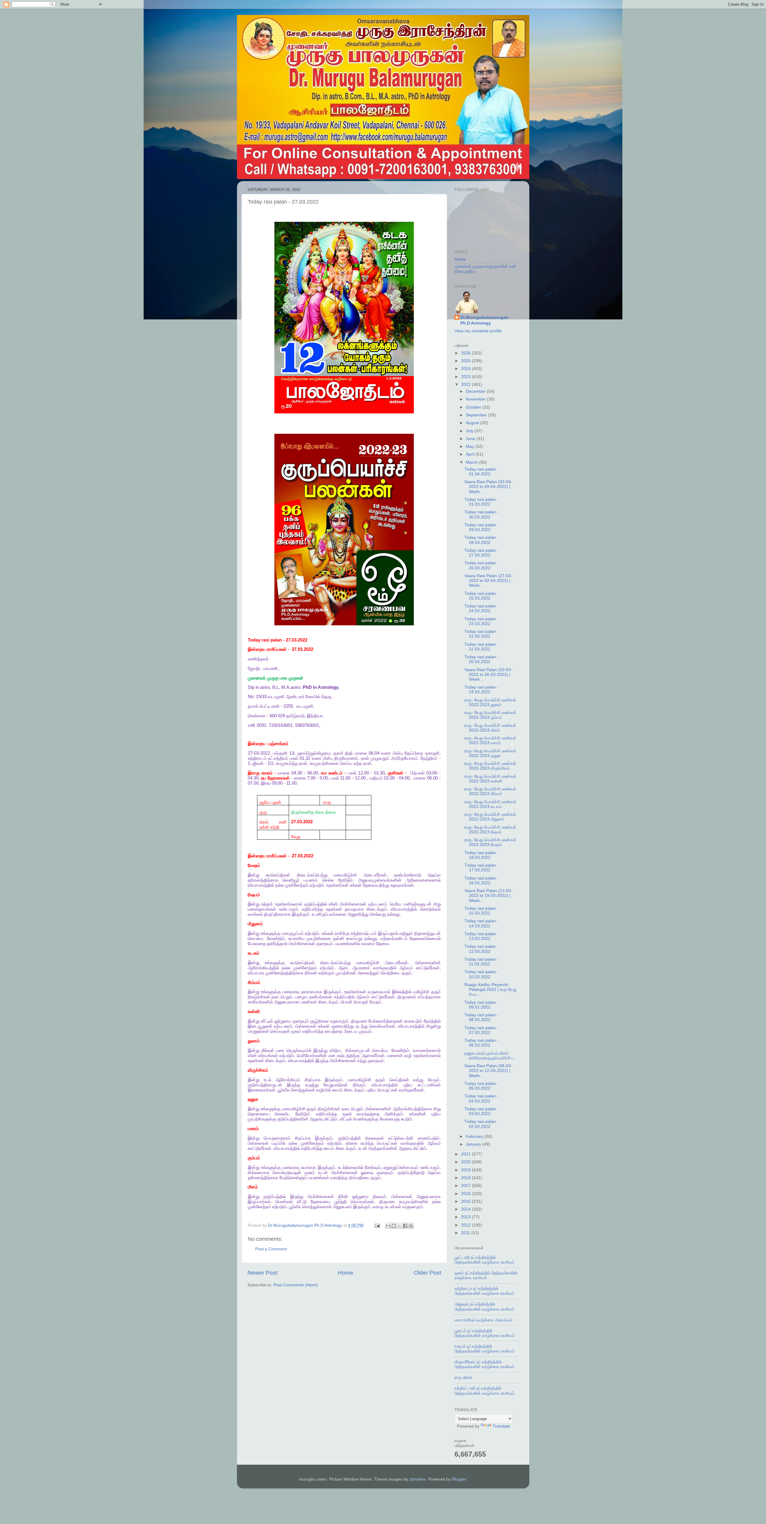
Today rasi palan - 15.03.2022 (481, 910)
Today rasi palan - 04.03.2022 (481, 1098)
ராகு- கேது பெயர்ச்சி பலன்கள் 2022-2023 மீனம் (490, 728)
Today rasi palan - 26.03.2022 (481, 565)
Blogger (459, 1479)
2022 (466, 384)
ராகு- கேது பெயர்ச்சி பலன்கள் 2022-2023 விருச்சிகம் (490, 766)
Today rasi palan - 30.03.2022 (481, 514)
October (474, 407)
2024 (466, 368)
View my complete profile (478, 331)
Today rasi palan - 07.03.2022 (481, 1030)
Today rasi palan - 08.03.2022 (481, 1017)
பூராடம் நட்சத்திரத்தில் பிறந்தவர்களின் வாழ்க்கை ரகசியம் (484, 1333)
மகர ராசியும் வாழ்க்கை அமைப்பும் (483, 1320)
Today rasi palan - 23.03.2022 (481, 621)
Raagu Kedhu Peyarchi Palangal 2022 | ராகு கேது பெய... (490, 989)
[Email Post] (377, 1225)
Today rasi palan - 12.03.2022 (481, 948)
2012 (466, 1225)
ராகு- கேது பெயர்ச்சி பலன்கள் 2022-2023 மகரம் (490, 740)
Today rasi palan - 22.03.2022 (481, 634)
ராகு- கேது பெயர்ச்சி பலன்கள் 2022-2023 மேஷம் (490, 842)
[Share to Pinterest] (411, 1226)
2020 (466, 1162)
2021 (466, 1154)
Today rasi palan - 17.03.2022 (481, 867)
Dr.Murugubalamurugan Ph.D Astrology (484, 320)
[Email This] (388, 1226)
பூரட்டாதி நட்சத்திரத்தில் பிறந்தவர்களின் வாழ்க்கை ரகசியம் (484, 1259)
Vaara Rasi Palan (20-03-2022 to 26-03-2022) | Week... (488, 675)
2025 (466, 361)
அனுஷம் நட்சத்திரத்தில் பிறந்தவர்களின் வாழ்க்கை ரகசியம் (484, 1306)
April (470, 454)
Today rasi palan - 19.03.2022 (481, 689)
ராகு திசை (464, 1377)
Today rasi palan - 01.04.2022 (481, 471)
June (471, 438)
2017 (466, 1185)
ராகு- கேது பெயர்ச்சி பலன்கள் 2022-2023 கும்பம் (490, 715)
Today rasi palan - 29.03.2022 (481, 527)
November (476, 399)
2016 (466, 1193)
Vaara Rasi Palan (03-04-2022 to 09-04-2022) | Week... (488, 487)
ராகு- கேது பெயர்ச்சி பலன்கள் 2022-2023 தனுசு (490, 753)
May (470, 446)
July (470, 431)
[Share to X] (399, 1226)
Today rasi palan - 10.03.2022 (481, 974)
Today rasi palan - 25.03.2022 (481, 595)
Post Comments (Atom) (295, 1285)
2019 (466, 1170)
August (473, 423)
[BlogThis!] (394, 1226)
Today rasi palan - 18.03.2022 (481, 855)
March (472, 462)
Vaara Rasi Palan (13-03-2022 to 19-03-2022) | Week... (488, 895)
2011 (466, 1233)
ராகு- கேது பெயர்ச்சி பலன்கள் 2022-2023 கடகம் (490, 804)
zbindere (417, 1479)
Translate (501, 1426)
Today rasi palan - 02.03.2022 (481, 1124)
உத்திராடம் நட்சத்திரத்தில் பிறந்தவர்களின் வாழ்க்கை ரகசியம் (484, 1291)
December (476, 391)
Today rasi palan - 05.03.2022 (481, 1086)
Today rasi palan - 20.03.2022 (481, 659)
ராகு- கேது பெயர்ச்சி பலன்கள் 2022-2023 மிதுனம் (490, 816)
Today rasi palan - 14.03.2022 (481, 923)
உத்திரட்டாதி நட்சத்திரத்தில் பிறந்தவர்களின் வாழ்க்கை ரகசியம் (484, 1390)
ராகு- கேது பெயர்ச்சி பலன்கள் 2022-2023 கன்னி (490, 778)
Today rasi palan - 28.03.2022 (481, 540)
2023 (466, 376)
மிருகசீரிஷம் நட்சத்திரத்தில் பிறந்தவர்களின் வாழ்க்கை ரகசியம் (484, 1364)
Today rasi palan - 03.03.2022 (481, 1111)
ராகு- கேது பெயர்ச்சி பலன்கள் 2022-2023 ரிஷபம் (490, 829)
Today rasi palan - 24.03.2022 (481, 608)
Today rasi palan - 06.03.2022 (481, 1042)
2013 (466, 1217)
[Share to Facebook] (405, 1226)
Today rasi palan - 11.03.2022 (481, 961)
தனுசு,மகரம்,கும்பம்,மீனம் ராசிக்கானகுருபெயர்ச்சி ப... (490, 1055)
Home (345, 1273)
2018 (466, 1178)
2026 (466, 353)
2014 (466, 1209)
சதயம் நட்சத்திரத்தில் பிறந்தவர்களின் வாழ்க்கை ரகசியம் (484, 1348)
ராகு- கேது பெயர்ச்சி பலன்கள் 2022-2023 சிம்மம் (490, 791)
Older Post (427, 1273)
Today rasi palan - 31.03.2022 (481, 502)
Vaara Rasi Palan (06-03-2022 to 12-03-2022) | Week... (488, 1071)
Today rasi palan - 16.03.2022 (481, 880)
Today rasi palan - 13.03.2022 (481, 936)
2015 (466, 1201)
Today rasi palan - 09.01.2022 (481, 1004)
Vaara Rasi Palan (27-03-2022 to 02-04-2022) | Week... (488, 581)
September (477, 415)
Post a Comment (271, 1249)
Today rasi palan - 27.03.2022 (481, 552)
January (474, 1144)
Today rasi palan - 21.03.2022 (481, 646)
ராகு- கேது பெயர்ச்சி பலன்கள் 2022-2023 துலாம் (490, 702)
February (475, 1136)
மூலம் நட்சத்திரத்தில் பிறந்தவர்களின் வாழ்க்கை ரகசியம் (486, 1275)
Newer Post (262, 1273)
